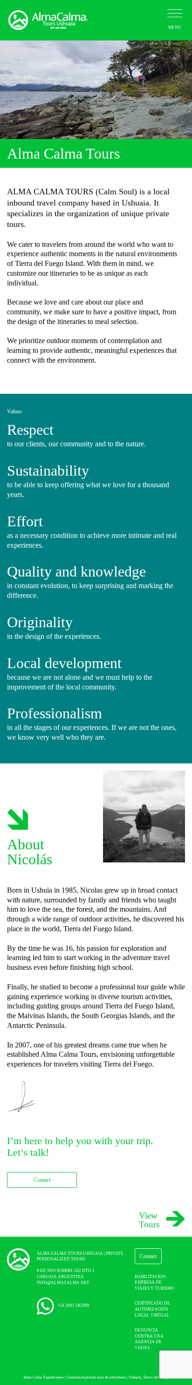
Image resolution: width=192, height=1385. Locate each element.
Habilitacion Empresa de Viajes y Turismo (154, 1282)
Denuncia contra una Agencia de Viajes (149, 1339)
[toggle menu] (174, 13)
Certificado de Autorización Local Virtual (152, 1309)
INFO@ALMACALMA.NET (63, 1282)
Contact (42, 1180)
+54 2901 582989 (72, 1305)
